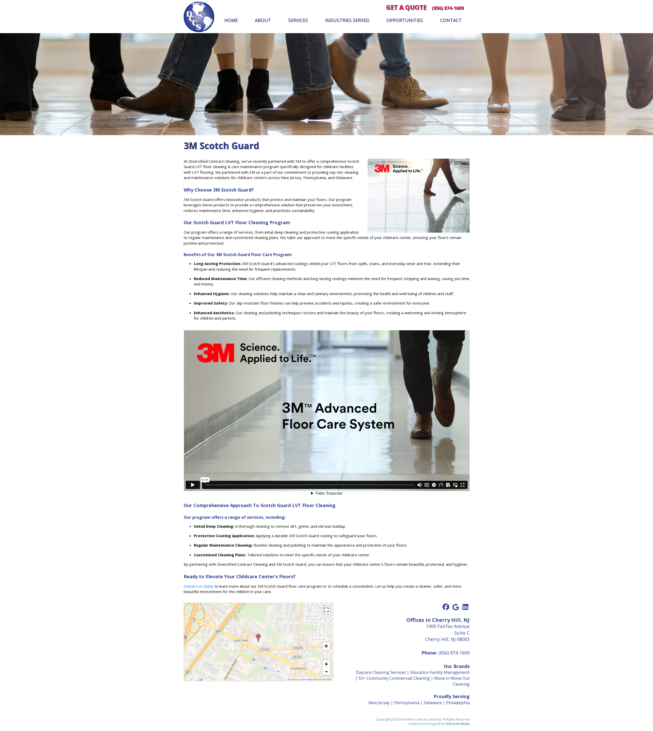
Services (298, 20)
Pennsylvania (406, 702)
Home (231, 20)
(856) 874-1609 (448, 8)
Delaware (433, 702)
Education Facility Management (440, 672)
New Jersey (379, 702)
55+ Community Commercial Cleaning (394, 678)
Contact (451, 20)
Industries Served (347, 20)
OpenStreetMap (324, 679)
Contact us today (199, 586)
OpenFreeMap (306, 679)
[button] (258, 638)
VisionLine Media (457, 724)
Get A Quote (406, 7)
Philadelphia (458, 702)
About (263, 20)
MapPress (292, 679)
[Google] (455, 607)
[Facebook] (446, 607)
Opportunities (404, 20)
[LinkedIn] (465, 607)
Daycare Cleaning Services (381, 672)
